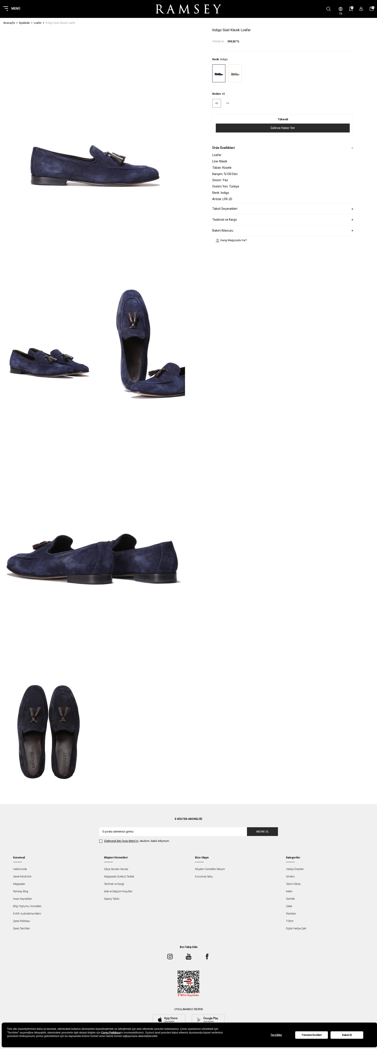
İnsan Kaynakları (22, 898)
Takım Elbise (293, 884)
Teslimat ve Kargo (114, 884)
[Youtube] (188, 956)
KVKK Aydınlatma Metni (27, 913)
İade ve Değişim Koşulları (118, 891)
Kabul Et (347, 1035)
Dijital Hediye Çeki (296, 928)
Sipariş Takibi (111, 898)
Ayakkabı (24, 22)
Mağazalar (19, 884)
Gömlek (290, 898)
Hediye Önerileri (295, 869)
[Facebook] (207, 956)
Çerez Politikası (21, 921)
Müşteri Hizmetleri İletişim (210, 869)
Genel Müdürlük (22, 876)
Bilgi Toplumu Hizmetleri (27, 906)
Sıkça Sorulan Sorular (116, 869)
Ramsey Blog (20, 891)
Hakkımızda (20, 869)
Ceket (289, 906)
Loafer (37, 22)
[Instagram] (170, 956)
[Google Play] (208, 1020)
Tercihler (276, 1035)
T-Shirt (289, 921)
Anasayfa (9, 22)
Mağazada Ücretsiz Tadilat (119, 876)
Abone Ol (262, 831)
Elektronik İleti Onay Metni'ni (121, 841)
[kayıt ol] (361, 9)
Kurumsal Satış (204, 876)
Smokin (290, 876)
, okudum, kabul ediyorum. (137, 841)
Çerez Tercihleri (21, 928)
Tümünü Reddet (312, 1035)
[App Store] (169, 1020)
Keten (289, 891)
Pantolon (291, 913)
